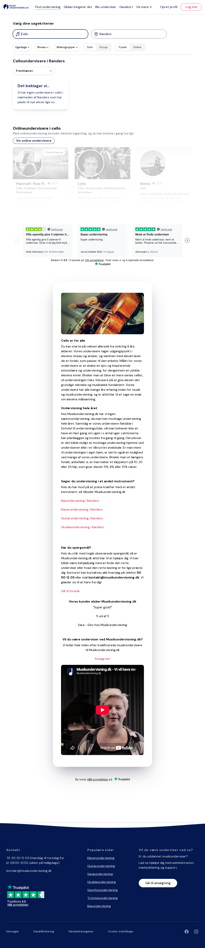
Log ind (191, 7)
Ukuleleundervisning (101, 882)
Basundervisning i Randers (80, 501)
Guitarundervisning (101, 866)
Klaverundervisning (101, 858)
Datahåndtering (43, 931)
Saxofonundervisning (102, 890)
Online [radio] (137, 47)
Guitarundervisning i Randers (82, 518)
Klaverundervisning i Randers (81, 509)
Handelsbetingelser (80, 931)
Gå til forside (70, 591)
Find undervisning (47, 7)
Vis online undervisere (33, 140)
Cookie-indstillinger (121, 931)
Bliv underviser (105, 7)
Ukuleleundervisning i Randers (82, 527)
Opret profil (168, 7)
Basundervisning (99, 906)
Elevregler (12, 931)
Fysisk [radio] (123, 47)
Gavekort (126, 7)
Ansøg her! (102, 659)
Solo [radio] (90, 47)
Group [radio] (103, 47)
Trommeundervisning (102, 898)
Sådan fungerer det (78, 7)
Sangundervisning (100, 874)
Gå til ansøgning (158, 883)
